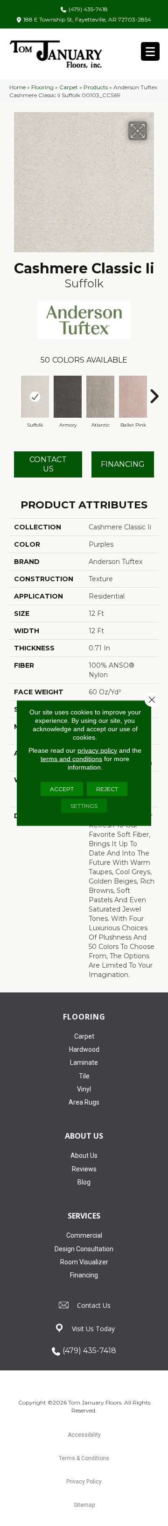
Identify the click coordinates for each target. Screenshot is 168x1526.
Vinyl (84, 1089)
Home (17, 87)
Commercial (84, 1235)
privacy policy (97, 750)
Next (154, 391)
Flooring (42, 87)
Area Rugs (84, 1102)
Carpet (68, 87)
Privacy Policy (84, 1481)
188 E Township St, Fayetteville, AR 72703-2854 (87, 19)
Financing (84, 1275)
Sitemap (84, 1505)
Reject (107, 788)
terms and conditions (71, 759)
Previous (14, 391)
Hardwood (84, 1049)
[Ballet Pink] (133, 396)
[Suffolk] (35, 396)
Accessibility (84, 1435)
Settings (84, 805)
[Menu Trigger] (150, 51)
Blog (84, 1182)
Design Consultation (84, 1249)
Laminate (84, 1062)
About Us (84, 1155)
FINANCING (123, 464)
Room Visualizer (84, 1262)
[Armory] (67, 396)
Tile (84, 1076)
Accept (62, 788)
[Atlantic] (100, 396)
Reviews (84, 1169)
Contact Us (48, 464)
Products (96, 87)
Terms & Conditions (84, 1458)
